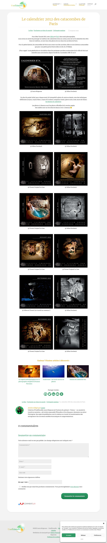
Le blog (31, 30)
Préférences (97, 535)
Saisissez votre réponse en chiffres (29, 477)
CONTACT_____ (90, 4)
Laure (43, 408)
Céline (52, 36)
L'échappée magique (59, 30)
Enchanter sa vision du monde (43, 30)
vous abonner (74, 487)
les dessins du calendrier (53, 101)
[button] (103, 523)
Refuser (83, 535)
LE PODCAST (56, 4)
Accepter (68, 535)
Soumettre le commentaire (74, 496)
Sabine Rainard (55, 532)
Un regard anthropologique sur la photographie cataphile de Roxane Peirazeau (29, 382)
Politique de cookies (53, 537)
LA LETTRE (82, 4)
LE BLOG (69, 4)
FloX (57, 36)
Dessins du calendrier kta (78, 379)
